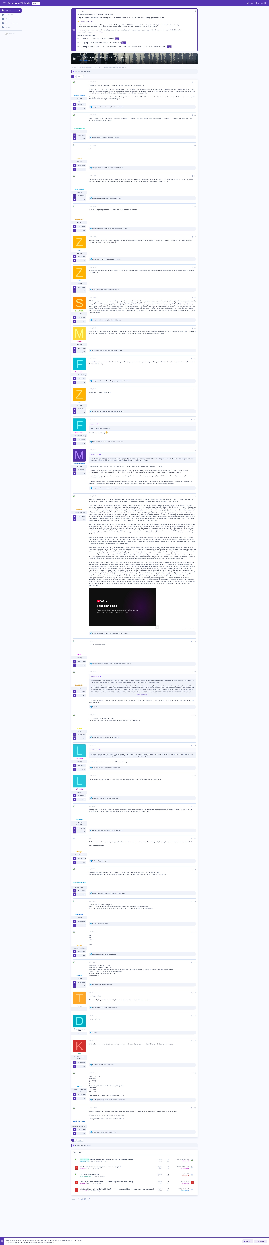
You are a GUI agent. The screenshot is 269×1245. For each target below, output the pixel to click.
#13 (195, 450)
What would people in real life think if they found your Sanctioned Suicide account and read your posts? (117, 1189)
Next (79, 77)
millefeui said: (95, 454)
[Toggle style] (6, 34)
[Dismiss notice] (195, 11)
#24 (195, 932)
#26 (195, 993)
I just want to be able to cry (89, 1174)
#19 (195, 776)
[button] (4, 3)
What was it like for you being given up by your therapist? (100, 1167)
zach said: (94, 424)
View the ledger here (87, 21)
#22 (195, 869)
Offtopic (105, 1161)
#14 (195, 496)
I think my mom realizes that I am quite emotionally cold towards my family (106, 1182)
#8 (195, 298)
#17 (195, 715)
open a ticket (98, 32)
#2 (195, 115)
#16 (195, 672)
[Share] (192, 82)
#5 (195, 206)
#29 (195, 1073)
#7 (195, 267)
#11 (195, 389)
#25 (195, 962)
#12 (195, 419)
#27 (195, 1016)
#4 (195, 176)
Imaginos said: (95, 676)
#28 (195, 1041)
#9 (195, 328)
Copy (117, 39)
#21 (195, 838)
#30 (194, 1108)
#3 (195, 145)
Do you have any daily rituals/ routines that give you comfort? (112, 1159)
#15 (195, 641)
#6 (195, 237)
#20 (195, 806)
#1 (195, 82)
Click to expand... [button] (142, 694)
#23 (195, 901)
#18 (195, 745)
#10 (195, 358)
